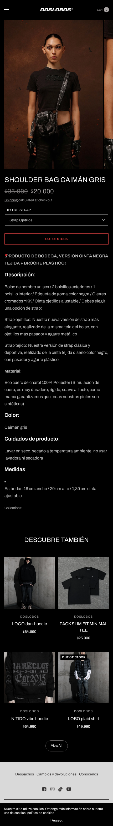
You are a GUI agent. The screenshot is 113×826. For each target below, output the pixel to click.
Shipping (11, 200)
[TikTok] (60, 789)
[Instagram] (52, 789)
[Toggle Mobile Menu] (10, 10)
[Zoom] (53, 94)
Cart (99, 9)
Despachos (24, 774)
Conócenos (88, 774)
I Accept (56, 820)
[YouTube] (68, 789)
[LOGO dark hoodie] (29, 583)
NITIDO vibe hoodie (29, 718)
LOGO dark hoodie (29, 624)
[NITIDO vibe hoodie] (29, 677)
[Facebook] (44, 789)
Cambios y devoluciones (56, 774)
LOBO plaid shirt (83, 718)
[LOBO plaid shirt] (83, 677)
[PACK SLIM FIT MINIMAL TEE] (83, 583)
